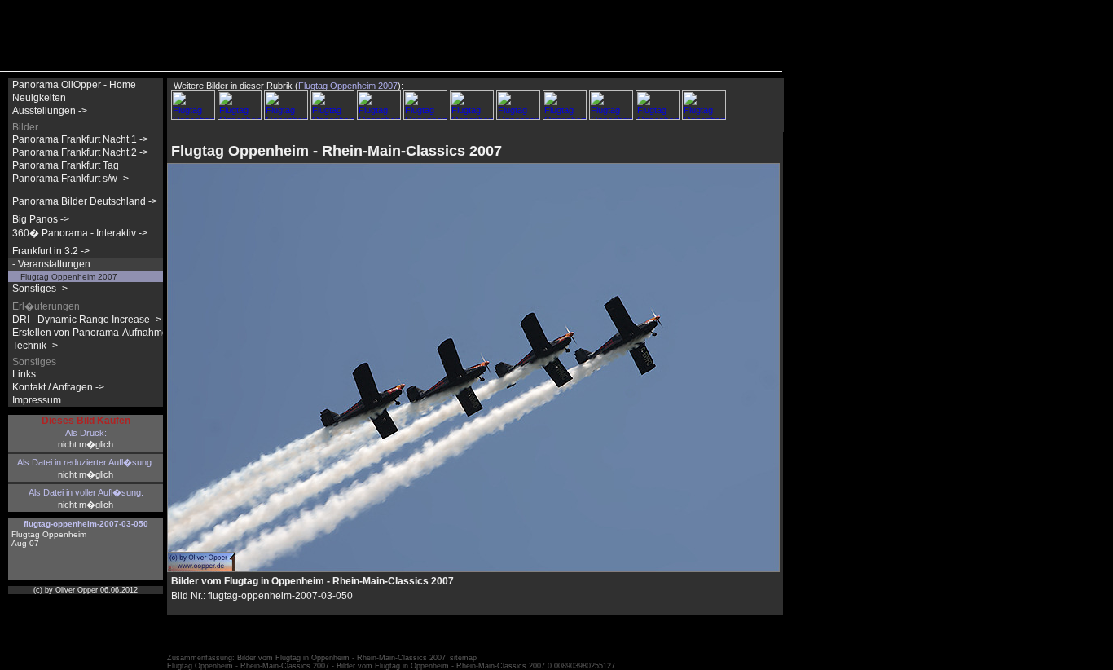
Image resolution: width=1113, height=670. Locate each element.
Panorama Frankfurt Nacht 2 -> (80, 152)
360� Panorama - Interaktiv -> (79, 233)
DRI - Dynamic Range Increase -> (86, 319)
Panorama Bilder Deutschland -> (84, 201)
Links (24, 374)
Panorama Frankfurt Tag (65, 165)
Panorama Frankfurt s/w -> (70, 178)
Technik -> (35, 345)
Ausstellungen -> (49, 111)
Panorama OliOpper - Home (74, 84)
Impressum (36, 400)
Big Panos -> (40, 219)
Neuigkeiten (39, 98)
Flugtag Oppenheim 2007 (68, 276)
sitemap (463, 658)
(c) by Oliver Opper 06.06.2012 (85, 590)
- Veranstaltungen (51, 264)
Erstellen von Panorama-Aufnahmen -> (98, 332)
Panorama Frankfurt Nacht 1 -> (80, 139)
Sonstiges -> (40, 288)
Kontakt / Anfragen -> (58, 387)
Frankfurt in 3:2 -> (51, 251)
